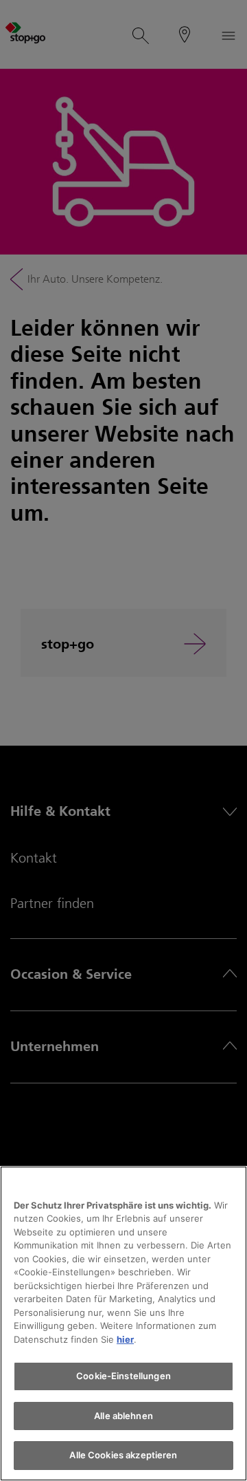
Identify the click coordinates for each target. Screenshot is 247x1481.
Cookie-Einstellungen (123, 1375)
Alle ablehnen (123, 1415)
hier (125, 1339)
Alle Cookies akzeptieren (123, 1454)
